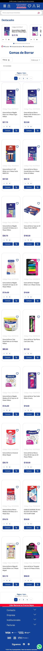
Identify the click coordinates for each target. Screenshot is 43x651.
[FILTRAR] (6, 60)
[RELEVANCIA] (36, 60)
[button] (13, 43)
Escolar (7, 47)
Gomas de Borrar (29, 47)
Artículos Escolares (16, 47)
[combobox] (21, 13)
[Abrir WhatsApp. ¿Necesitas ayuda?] (39, 646)
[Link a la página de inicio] (2, 46)
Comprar (21, 39)
